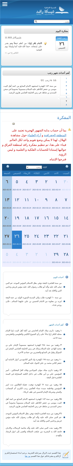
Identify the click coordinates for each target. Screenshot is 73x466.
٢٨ (66, 254)
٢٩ (56, 254)
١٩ (16, 217)
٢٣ (46, 236)
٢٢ (56, 236)
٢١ (66, 236)
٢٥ (26, 236)
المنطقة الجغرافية (55, 135)
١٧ (36, 217)
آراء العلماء (34, 135)
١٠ (36, 199)
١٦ (46, 217)
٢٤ (36, 236)
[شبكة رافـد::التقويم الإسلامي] (52, 10)
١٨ (26, 217)
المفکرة (64, 117)
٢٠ (6, 217)
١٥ (56, 217)
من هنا (27, 456)
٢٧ (6, 236)
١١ (26, 199)
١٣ (6, 199)
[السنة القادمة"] (6, 167)
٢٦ (16, 236)
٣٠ (66, 181)
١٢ (16, 199)
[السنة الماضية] (66, 167)
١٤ (66, 217)
